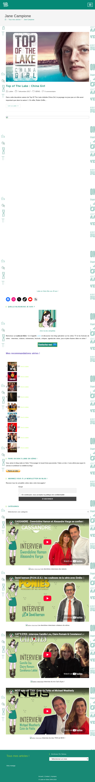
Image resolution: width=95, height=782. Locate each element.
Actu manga (10, 766)
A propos (54, 776)
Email (21, 487)
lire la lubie (24, 366)
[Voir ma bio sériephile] (47, 331)
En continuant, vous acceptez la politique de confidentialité (42, 495)
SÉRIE (37, 91)
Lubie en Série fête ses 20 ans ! (47, 291)
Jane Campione (29, 19)
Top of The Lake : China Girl (25, 85)
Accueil (40, 776)
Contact (47, 776)
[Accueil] (5, 19)
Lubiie (11, 91)
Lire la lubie (14, 106)
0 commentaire (50, 91)
